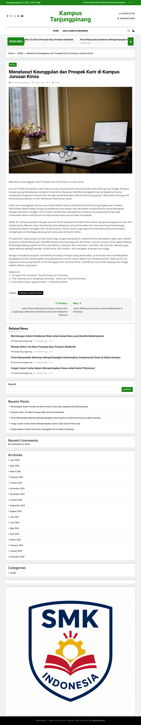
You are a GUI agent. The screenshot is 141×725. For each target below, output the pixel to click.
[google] (18, 16)
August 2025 (15, 511)
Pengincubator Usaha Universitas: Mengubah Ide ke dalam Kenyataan (42, 429)
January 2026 (16, 483)
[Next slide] (133, 2)
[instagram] (11, 16)
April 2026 (14, 466)
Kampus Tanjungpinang (70, 16)
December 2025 (17, 488)
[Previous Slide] (129, 2)
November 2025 (17, 494)
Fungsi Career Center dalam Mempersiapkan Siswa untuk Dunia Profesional (99, 3)
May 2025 (14, 528)
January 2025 (16, 551)
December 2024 (17, 557)
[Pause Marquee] (131, 41)
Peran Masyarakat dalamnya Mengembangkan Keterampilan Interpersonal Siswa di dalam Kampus (65, 357)
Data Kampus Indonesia (75, 31)
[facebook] (7, 16)
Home (56, 31)
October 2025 (16, 500)
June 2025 (14, 522)
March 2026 (15, 471)
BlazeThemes (98, 720)
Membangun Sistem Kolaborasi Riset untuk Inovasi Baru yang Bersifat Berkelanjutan (57, 336)
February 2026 (16, 477)
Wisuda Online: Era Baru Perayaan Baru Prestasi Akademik (43, 346)
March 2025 (15, 540)
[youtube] (22, 16)
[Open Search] (129, 31)
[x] (15, 16)
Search (12, 384)
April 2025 (14, 534)
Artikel (13, 65)
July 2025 (14, 517)
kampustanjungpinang (21, 82)
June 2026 (14, 460)
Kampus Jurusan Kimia (30, 293)
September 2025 (17, 505)
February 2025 (16, 545)
